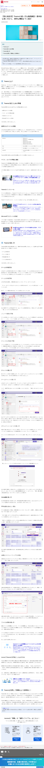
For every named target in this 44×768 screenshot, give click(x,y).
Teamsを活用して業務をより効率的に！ (11, 53)
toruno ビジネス (16, 739)
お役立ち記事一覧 (3, 8)
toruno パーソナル (37, 739)
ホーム (1, 5)
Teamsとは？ (6, 46)
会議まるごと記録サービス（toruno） (7, 6)
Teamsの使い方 (6, 51)
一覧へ (2, 754)
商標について (6, 708)
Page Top (41, 754)
